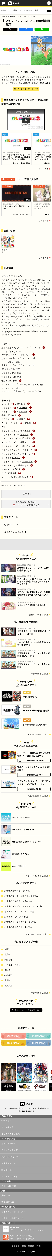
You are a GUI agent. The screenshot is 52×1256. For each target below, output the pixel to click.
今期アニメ (5, 10)
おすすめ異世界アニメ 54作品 (18, 901)
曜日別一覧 (6, 1170)
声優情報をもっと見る (39, 674)
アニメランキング (9, 1150)
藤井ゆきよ (23, 465)
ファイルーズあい (12, 965)
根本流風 (24, 434)
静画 (38, 1246)
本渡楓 (7, 954)
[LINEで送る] (42, 29)
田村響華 (26, 438)
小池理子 (21, 419)
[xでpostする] (10, 29)
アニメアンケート (9, 1176)
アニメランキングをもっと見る (36, 734)
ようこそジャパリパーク (15, 532)
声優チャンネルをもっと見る (37, 876)
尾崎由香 (21, 404)
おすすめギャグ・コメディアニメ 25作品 (23, 906)
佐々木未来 (25, 431)
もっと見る (43, 169)
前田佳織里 (27, 461)
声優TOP (5, 1195)
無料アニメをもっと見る (38, 615)
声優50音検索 (7, 1202)
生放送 (31, 1246)
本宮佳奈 (23, 407)
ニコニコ (15, 1246)
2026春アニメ (13, 1036)
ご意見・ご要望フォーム (12, 1218)
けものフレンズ (11, 524)
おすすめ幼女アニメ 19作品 (17, 891)
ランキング (27, 10)
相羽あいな (25, 442)
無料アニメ (16, 10)
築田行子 (26, 446)
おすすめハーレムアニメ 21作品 (19, 911)
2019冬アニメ (13, 16)
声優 (36, 10)
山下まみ (16, 457)
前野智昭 (8, 959)
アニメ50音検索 (8, 1186)
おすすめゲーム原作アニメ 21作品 (20, 922)
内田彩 (28, 423)
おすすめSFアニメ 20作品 (16, 917)
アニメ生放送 (7, 1127)
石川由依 (12, 415)
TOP (3, 16)
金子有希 (16, 469)
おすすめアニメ (8, 1163)
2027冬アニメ (38, 1043)
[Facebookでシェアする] (26, 29)
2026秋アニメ (13, 1043)
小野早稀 (23, 411)
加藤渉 (7, 949)
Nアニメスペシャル (10, 1157)
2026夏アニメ (38, 1036)
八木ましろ (27, 450)
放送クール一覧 (8, 1143)
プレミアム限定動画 (10, 1134)
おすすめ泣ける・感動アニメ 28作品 (21, 896)
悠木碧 (7, 980)
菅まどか (26, 454)
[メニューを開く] (48, 10)
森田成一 (8, 970)
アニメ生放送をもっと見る (38, 796)
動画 (24, 1246)
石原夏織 (12, 473)
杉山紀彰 (8, 975)
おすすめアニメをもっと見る (37, 934)
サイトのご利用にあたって (13, 1211)
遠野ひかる (23, 477)
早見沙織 (8, 985)
